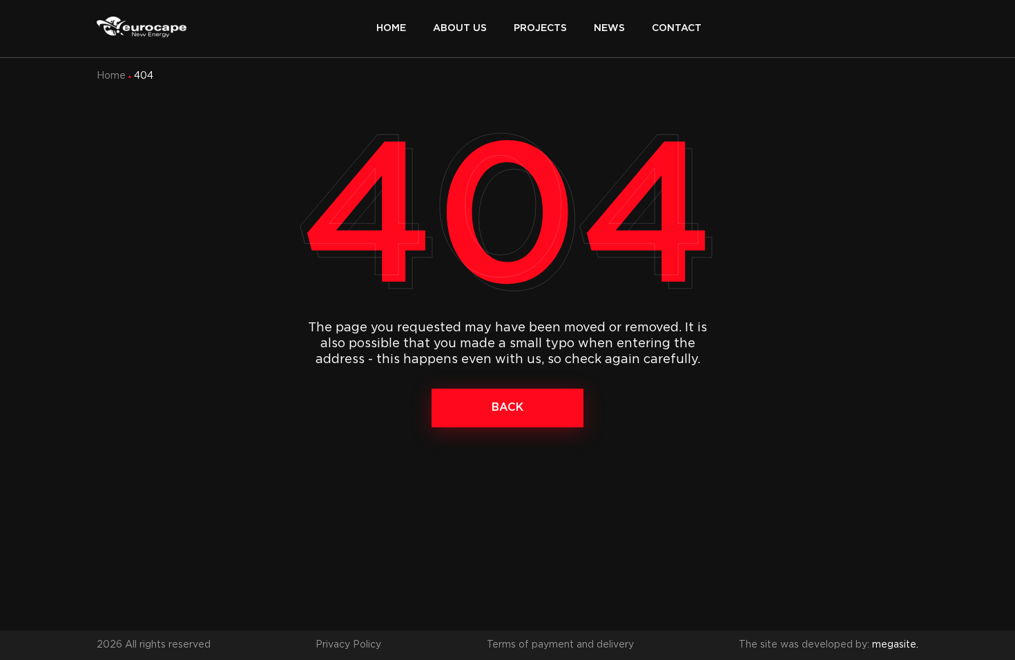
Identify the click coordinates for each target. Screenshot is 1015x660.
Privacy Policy (348, 645)
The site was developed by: (828, 645)
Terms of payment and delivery (560, 645)
